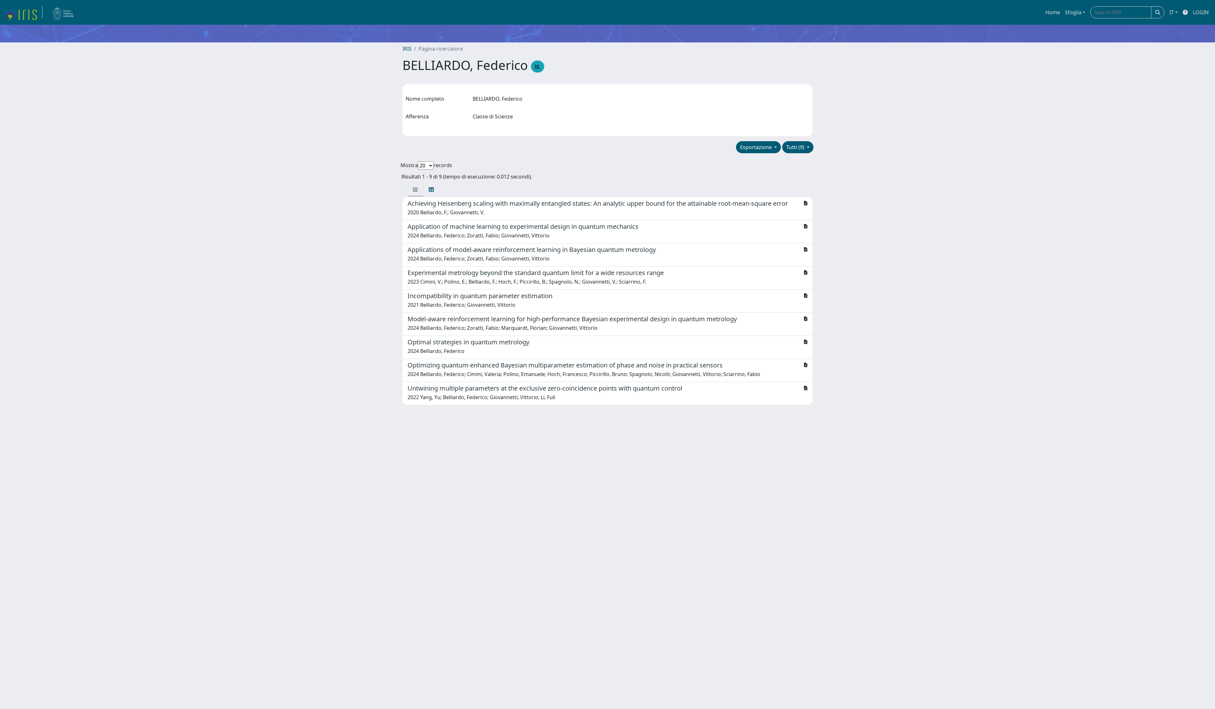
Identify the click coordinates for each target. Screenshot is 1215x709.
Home (1052, 12)
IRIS (407, 48)
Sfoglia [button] (1073, 12)
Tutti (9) (796, 147)
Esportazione (756, 147)
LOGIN (1201, 12)
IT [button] (1171, 12)
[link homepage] (23, 12)
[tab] (415, 189)
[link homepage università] (63, 12)
